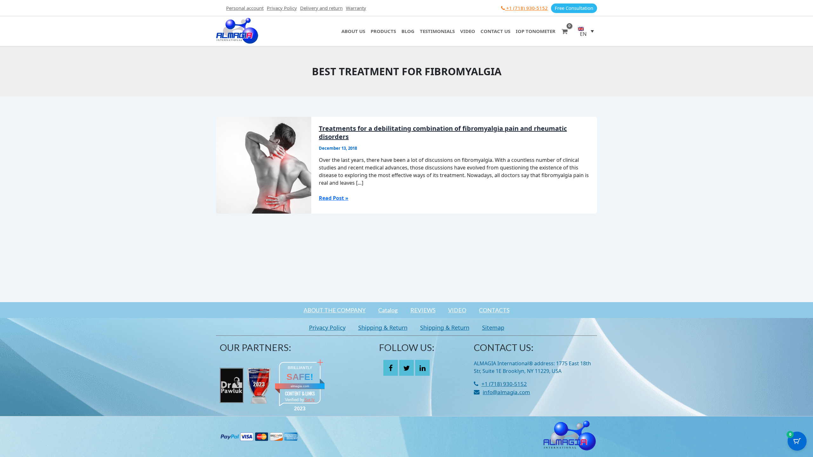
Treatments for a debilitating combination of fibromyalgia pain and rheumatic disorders (443, 132)
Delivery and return (321, 8)
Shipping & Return (382, 327)
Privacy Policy (282, 8)
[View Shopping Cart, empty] (564, 31)
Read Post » (333, 198)
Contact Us (495, 31)
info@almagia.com (506, 392)
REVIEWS (422, 310)
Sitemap (493, 327)
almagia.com (300, 386)
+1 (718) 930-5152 (526, 8)
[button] (586, 31)
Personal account (245, 8)
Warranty (356, 8)
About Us (353, 31)
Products (383, 31)
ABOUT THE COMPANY (335, 310)
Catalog (388, 310)
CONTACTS (494, 310)
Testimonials (437, 31)
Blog (407, 31)
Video (467, 31)
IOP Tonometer (535, 31)
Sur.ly (309, 399)
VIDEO (457, 310)
